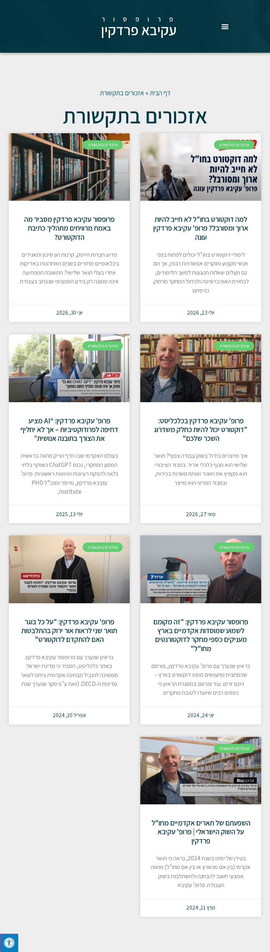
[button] (225, 26)
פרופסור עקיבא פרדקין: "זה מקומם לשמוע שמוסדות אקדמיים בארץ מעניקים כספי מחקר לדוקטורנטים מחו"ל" (200, 635)
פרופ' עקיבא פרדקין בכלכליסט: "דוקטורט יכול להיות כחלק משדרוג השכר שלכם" (201, 429)
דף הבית (160, 93)
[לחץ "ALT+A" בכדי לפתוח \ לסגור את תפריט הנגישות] (9, 943)
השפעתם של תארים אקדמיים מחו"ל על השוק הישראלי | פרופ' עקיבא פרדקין (201, 831)
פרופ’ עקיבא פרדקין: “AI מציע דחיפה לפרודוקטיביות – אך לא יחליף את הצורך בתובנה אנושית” (69, 429)
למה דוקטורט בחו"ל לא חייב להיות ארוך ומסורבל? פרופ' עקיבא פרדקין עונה (200, 228)
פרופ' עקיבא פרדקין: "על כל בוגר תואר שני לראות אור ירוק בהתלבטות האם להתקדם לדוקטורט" (69, 630)
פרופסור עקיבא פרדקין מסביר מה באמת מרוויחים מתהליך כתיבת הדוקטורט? (69, 228)
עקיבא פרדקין (138, 29)
